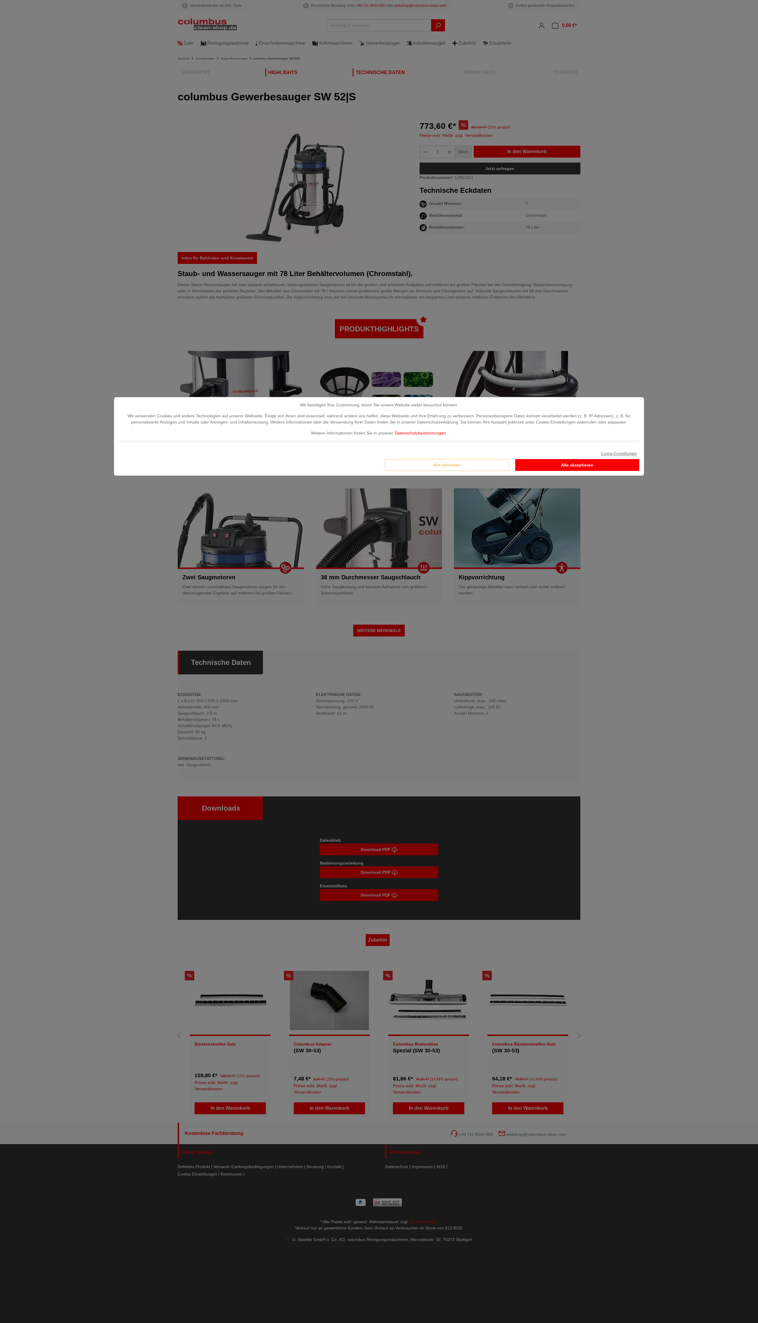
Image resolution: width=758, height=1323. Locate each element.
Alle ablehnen (447, 465)
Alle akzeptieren (577, 465)
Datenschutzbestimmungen (420, 433)
